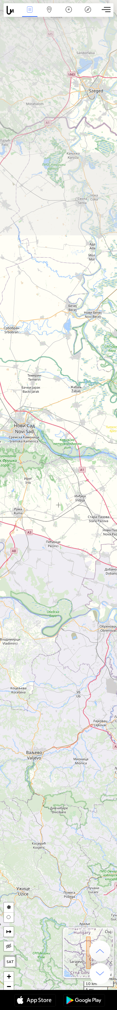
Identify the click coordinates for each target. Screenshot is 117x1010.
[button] (9, 977)
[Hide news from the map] (9, 946)
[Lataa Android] (84, 1001)
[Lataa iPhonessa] (35, 1001)
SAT (10, 962)
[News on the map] (12, 10)
